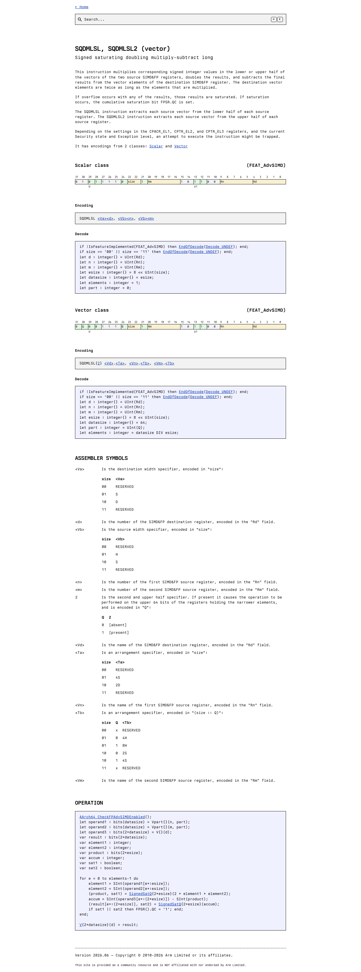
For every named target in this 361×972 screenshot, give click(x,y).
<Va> (102, 218)
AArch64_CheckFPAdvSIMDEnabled (112, 817)
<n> (130, 218)
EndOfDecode (191, 246)
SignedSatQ (140, 894)
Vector (181, 146)
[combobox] (180, 19)
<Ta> (120, 363)
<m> (150, 218)
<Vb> (122, 218)
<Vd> (108, 363)
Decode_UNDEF (219, 246)
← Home (82, 7)
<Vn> (133, 363)
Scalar (156, 146)
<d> (110, 218)
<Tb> (144, 363)
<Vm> (158, 363)
